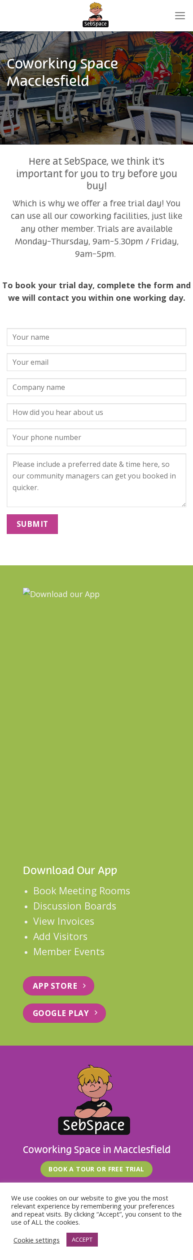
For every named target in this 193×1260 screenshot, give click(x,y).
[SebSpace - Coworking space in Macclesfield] (96, 15)
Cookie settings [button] (36, 1240)
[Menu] (180, 15)
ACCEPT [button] (82, 1239)
